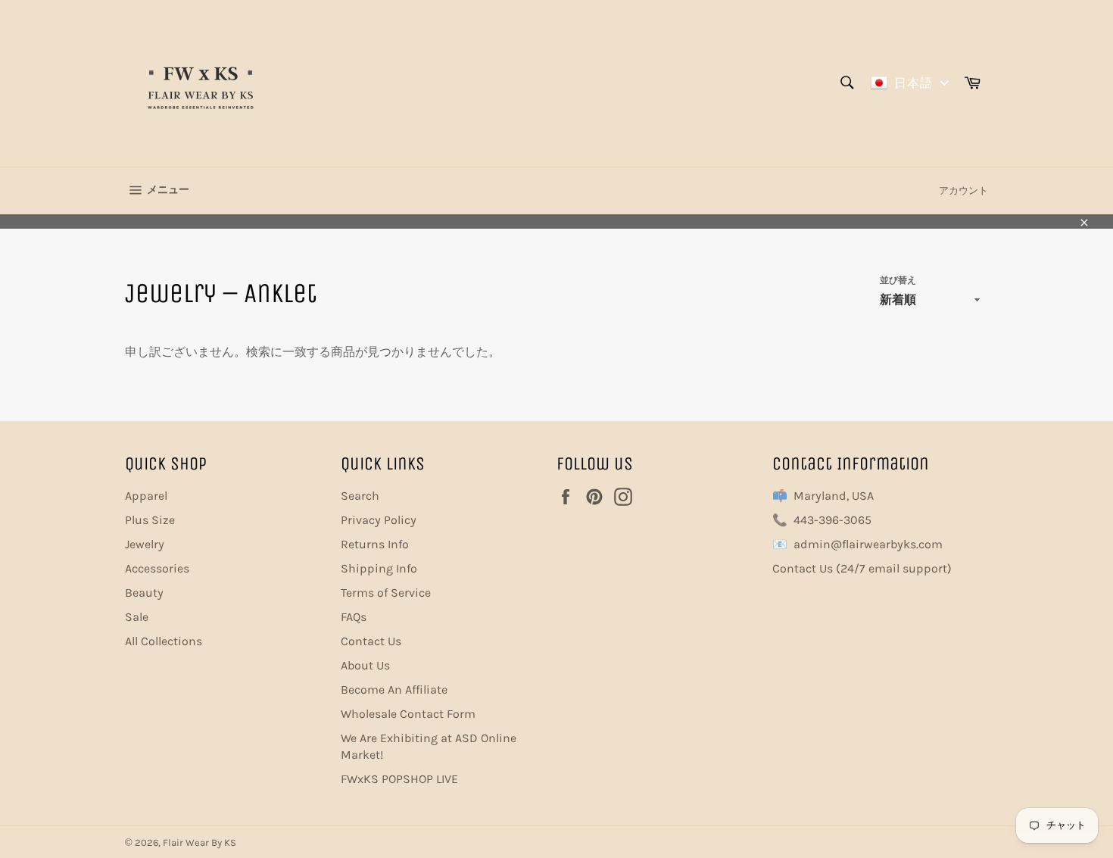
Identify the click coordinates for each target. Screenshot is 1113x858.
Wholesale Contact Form (408, 714)
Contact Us (371, 641)
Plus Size (150, 520)
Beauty (144, 592)
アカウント (963, 190)
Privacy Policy (378, 520)
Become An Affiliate (394, 689)
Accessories (157, 568)
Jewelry (144, 544)
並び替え (898, 280)
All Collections (163, 641)
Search (360, 495)
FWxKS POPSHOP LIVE (399, 779)
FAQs (353, 617)
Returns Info (375, 544)
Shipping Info (379, 568)
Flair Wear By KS (199, 842)
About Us (365, 665)
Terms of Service (386, 592)
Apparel (146, 495)
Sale (136, 617)
